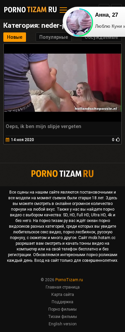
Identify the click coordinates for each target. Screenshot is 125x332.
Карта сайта (62, 294)
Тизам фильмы (62, 316)
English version (63, 324)
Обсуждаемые (101, 37)
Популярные (53, 37)
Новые (14, 37)
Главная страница (63, 287)
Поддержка (62, 302)
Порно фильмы (62, 309)
